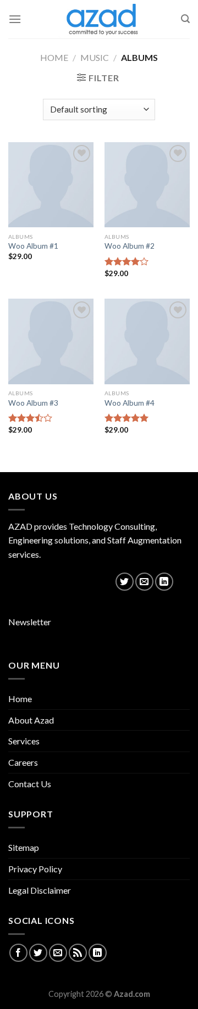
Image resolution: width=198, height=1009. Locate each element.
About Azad (31, 720)
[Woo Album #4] (147, 341)
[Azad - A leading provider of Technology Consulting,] (99, 19)
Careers (23, 762)
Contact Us (29, 783)
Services (24, 741)
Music (94, 57)
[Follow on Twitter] (125, 582)
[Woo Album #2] (147, 184)
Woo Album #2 (130, 246)
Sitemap (23, 847)
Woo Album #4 (130, 403)
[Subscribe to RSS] (78, 953)
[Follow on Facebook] (18, 953)
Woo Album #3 (33, 403)
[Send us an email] (144, 582)
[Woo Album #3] (51, 341)
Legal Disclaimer (39, 890)
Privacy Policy (35, 869)
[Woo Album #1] (51, 184)
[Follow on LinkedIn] (164, 582)
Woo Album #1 (33, 246)
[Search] (185, 19)
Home (54, 57)
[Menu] (14, 18)
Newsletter (29, 621)
